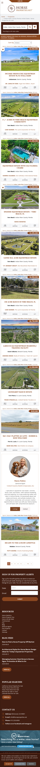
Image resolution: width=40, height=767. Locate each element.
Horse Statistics (7, 615)
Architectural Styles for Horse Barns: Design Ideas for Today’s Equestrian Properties (19, 650)
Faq (3, 623)
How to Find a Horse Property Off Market (18, 642)
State (4, 588)
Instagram (28, 724)
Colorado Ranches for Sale (10, 693)
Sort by (11, 42)
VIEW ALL (7, 669)
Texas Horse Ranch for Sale (10, 690)
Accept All (9, 764)
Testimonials (6, 621)
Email (4, 593)
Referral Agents (7, 626)
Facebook (17, 724)
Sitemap (4, 632)
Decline (31, 764)
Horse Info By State (8, 619)
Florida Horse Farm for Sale (10, 688)
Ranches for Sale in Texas (10, 691)
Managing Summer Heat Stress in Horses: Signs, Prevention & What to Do (18, 660)
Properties (11, 17)
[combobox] (24, 588)
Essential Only (20, 764)
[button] (20, 37)
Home (3, 17)
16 (28, 564)
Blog (3, 625)
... (24, 564)
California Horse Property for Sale (12, 686)
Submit (20, 599)
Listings (15, 509)
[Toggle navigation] (2, 3)
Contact (25, 509)
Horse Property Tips (8, 617)
